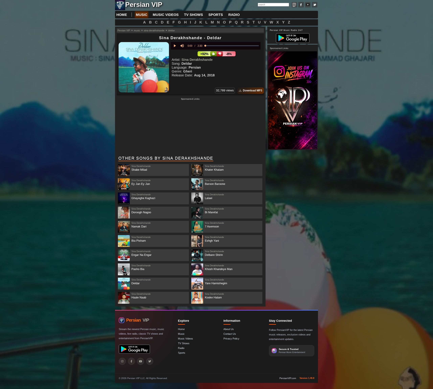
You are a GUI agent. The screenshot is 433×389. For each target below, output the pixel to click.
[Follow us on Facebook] (301, 4)
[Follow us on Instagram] (294, 4)
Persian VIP (124, 30)
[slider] (232, 45)
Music (181, 333)
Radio (181, 348)
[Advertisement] (190, 127)
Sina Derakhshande (197, 60)
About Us (228, 329)
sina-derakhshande (154, 30)
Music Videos (185, 338)
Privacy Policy (231, 338)
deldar (171, 30)
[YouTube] (140, 361)
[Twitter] (149, 361)
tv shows (193, 15)
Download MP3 (252, 90)
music (141, 15)
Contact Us (229, 333)
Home (121, 15)
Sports (181, 352)
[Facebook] (131, 361)
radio (234, 15)
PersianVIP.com (287, 378)
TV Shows (183, 343)
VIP (137, 320)
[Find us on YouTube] (308, 4)
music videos (166, 15)
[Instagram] (122, 361)
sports (215, 15)
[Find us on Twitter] (314, 4)
